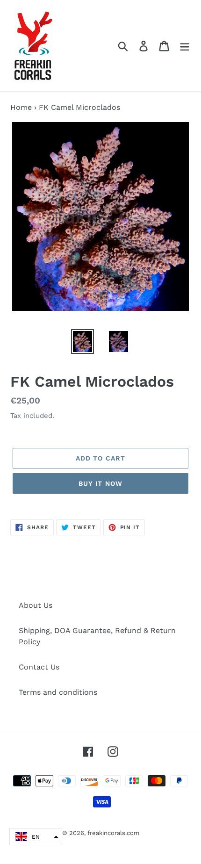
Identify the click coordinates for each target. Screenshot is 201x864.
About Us (35, 605)
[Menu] (184, 45)
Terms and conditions (58, 692)
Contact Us (39, 666)
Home (21, 107)
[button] (35, 836)
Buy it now (100, 483)
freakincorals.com (113, 832)
